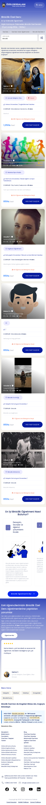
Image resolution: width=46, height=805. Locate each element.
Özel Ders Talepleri (7, 738)
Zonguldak (36, 693)
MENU (40, 5)
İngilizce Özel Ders (30, 740)
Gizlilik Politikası (23, 802)
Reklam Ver (27, 768)
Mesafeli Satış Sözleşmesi (32, 752)
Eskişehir (6, 693)
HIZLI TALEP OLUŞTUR (32, 125)
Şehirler (26, 743)
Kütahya (26, 693)
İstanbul (16, 693)
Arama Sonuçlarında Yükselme (34, 758)
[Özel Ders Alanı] (13, 5)
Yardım (3, 740)
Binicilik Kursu (7, 698)
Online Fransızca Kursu (8, 754)
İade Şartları (28, 754)
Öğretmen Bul (9, 635)
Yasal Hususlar (12, 802)
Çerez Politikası (35, 802)
